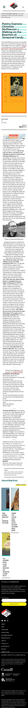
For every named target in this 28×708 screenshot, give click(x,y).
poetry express (13, 473)
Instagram (6, 458)
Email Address (5, 598)
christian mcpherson (14, 471)
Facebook (16, 458)
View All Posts (21, 484)
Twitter (20, 456)
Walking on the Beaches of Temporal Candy (14, 46)
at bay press (7, 471)
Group (2, 695)
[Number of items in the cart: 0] (23, 7)
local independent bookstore (11, 150)
